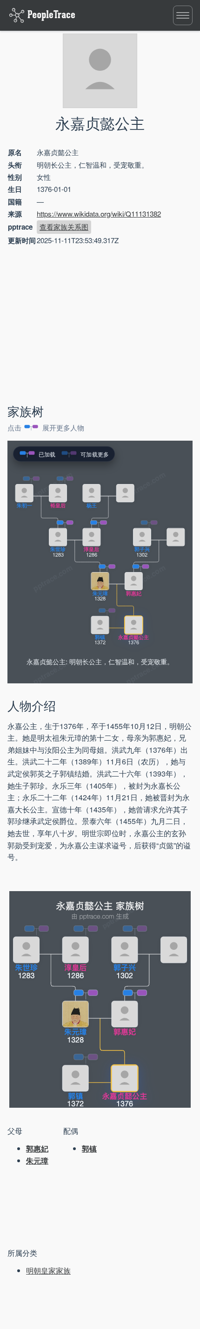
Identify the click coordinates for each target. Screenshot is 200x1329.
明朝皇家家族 (48, 1270)
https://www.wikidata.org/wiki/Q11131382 (99, 213)
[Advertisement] (86, 326)
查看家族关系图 (64, 227)
